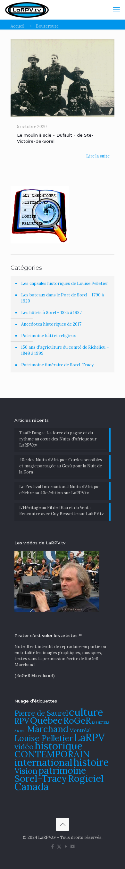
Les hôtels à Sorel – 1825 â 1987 (51, 312)
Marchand (47, 728)
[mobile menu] (116, 9)
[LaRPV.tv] (27, 10)
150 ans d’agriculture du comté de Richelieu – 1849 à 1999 (65, 350)
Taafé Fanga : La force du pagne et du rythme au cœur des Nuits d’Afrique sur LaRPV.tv (57, 439)
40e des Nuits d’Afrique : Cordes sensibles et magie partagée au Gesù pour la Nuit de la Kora (60, 466)
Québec (46, 720)
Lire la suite (98, 156)
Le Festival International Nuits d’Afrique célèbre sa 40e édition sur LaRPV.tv (59, 490)
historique (59, 745)
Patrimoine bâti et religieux (48, 335)
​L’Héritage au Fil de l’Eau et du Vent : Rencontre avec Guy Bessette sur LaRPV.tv (61, 510)
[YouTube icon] (65, 846)
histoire (91, 762)
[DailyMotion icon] (72, 846)
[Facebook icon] (52, 846)
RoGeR (77, 720)
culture (86, 712)
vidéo (24, 746)
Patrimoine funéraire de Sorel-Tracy (57, 365)
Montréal (80, 730)
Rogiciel (86, 778)
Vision (26, 771)
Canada (31, 786)
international (43, 762)
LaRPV (89, 737)
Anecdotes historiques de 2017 (51, 324)
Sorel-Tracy (40, 778)
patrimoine (62, 770)
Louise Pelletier (43, 738)
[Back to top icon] (62, 824)
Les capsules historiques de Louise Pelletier (64, 283)
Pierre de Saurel (41, 713)
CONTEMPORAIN (52, 754)
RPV (21, 721)
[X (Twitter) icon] (59, 846)
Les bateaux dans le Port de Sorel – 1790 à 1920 (62, 298)
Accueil (17, 26)
